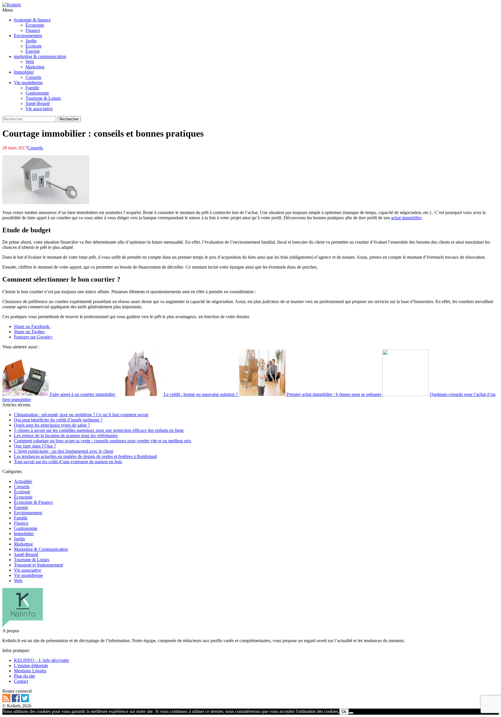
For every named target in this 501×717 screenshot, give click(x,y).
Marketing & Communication (41, 549)
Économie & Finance (33, 502)
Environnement (28, 512)
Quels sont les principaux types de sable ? (52, 425)
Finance (21, 523)
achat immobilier (406, 217)
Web (18, 580)
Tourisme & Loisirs (31, 559)
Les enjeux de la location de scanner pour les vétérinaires (66, 435)
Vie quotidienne (28, 575)
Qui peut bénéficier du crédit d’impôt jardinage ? (58, 419)
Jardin (19, 538)
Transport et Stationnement (38, 564)
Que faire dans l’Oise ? (35, 445)
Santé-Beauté (26, 554)
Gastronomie (25, 528)
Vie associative (27, 570)
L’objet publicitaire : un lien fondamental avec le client (63, 451)
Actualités (23, 481)
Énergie (21, 507)
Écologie (22, 491)
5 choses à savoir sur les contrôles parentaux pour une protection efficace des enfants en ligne (99, 430)
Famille (21, 517)
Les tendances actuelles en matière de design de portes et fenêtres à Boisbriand (85, 456)
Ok (344, 711)
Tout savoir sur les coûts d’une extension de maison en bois (68, 461)
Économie (23, 497)
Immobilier (24, 533)
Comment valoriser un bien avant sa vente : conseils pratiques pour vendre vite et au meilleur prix (102, 440)
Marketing (23, 544)
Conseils (35, 147)
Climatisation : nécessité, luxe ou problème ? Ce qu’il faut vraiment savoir (81, 414)
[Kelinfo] (11, 4)
